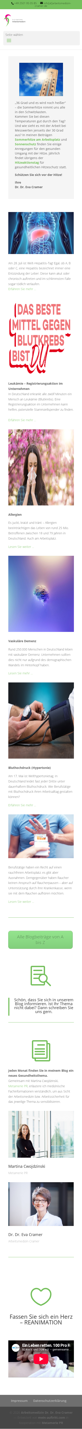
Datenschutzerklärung (49, 1401)
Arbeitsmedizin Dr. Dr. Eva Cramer (47, 1412)
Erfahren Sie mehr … (22, 289)
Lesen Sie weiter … (21, 547)
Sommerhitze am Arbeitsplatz (38, 139)
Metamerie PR (18, 1086)
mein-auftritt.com (51, 1417)
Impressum (19, 1401)
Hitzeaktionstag (27, 162)
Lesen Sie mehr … (20, 673)
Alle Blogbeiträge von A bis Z (40, 939)
